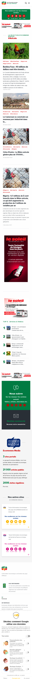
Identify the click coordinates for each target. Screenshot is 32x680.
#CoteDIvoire (7, 147)
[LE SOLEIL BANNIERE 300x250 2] (16, 308)
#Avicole (16, 63)
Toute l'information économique (12, 3)
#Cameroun (6, 111)
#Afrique (6, 61)
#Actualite (15, 111)
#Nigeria (6, 190)
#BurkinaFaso (14, 61)
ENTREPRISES (6, 603)
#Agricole (24, 61)
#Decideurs (14, 114)
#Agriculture (7, 63)
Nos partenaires (14, 583)
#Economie (6, 149)
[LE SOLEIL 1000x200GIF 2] (16, 26)
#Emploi (14, 149)
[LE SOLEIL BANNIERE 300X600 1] (16, 258)
